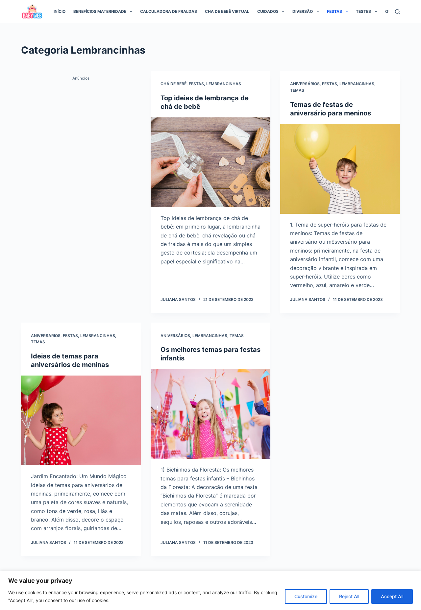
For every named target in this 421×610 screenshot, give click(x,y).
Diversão (302, 11)
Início (59, 11)
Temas (297, 90)
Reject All (349, 596)
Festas (334, 11)
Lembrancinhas (223, 83)
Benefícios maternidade (99, 11)
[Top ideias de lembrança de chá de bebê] (210, 162)
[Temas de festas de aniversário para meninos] (340, 169)
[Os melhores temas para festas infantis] (210, 414)
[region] (210, 590)
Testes (363, 11)
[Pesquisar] (397, 11)
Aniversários (305, 83)
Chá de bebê (173, 83)
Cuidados (268, 11)
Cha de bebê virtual (227, 11)
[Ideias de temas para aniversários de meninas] (81, 420)
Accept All (392, 596)
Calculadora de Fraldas (168, 11)
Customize (305, 596)
